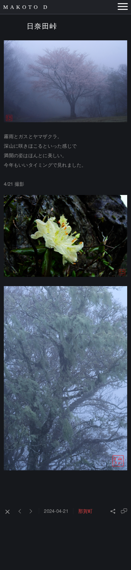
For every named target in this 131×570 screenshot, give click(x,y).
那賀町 (85, 510)
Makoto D (26, 7)
